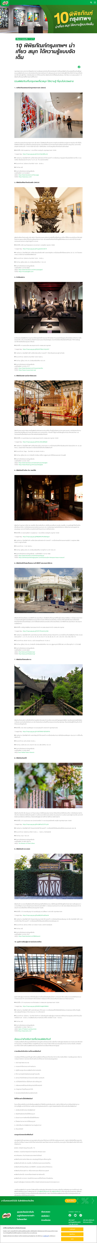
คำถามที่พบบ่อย (45, 1220)
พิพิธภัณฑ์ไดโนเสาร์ (44, 1191)
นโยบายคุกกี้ (71, 1220)
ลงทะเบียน (70, 1200)
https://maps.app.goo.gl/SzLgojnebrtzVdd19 (35, 249)
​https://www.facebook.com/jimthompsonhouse (31, 555)
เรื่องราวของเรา (45, 1212)
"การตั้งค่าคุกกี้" (46, 1236)
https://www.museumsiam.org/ (27, 370)
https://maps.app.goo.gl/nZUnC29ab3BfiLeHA (35, 154)
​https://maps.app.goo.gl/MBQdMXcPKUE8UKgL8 (36, 536)
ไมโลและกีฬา (22, 1219)
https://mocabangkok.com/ (26, 271)
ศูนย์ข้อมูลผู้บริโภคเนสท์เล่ (75, 1222)
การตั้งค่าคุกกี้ (72, 1229)
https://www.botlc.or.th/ (24, 1031)
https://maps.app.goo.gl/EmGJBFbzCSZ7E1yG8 (35, 824)
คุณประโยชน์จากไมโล (25, 1212)
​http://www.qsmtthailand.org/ (27, 652)
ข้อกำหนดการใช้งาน (88, 1222)
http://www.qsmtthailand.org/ (27, 654)
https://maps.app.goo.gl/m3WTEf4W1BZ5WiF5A (36, 731)
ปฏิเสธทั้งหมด (72, 1234)
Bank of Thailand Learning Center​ (27, 1029)
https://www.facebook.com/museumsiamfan (31, 368)
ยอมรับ (72, 1239)
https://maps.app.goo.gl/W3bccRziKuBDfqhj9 (35, 442)
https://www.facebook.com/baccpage (29, 175)
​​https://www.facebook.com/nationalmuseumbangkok (33, 463)
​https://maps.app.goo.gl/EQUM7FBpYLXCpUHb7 (36, 349)
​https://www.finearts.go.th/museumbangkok (31, 464)
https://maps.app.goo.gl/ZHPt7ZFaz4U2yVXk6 (35, 631)
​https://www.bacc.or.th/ (25, 177)
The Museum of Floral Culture (27, 843)
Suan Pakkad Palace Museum (26, 752)
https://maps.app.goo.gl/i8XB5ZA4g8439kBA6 (35, 1006)
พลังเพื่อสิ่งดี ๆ (45, 1216)
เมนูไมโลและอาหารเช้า (25, 1215)
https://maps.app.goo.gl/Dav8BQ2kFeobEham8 (36, 915)
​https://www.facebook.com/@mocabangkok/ (31, 269)
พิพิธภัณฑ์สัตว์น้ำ (56, 1191)
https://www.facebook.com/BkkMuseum (29, 936)
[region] (48, 1234)
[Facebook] (79, 67)
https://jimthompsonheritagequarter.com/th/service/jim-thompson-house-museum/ (42, 557)
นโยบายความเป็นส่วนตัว (88, 1220)
